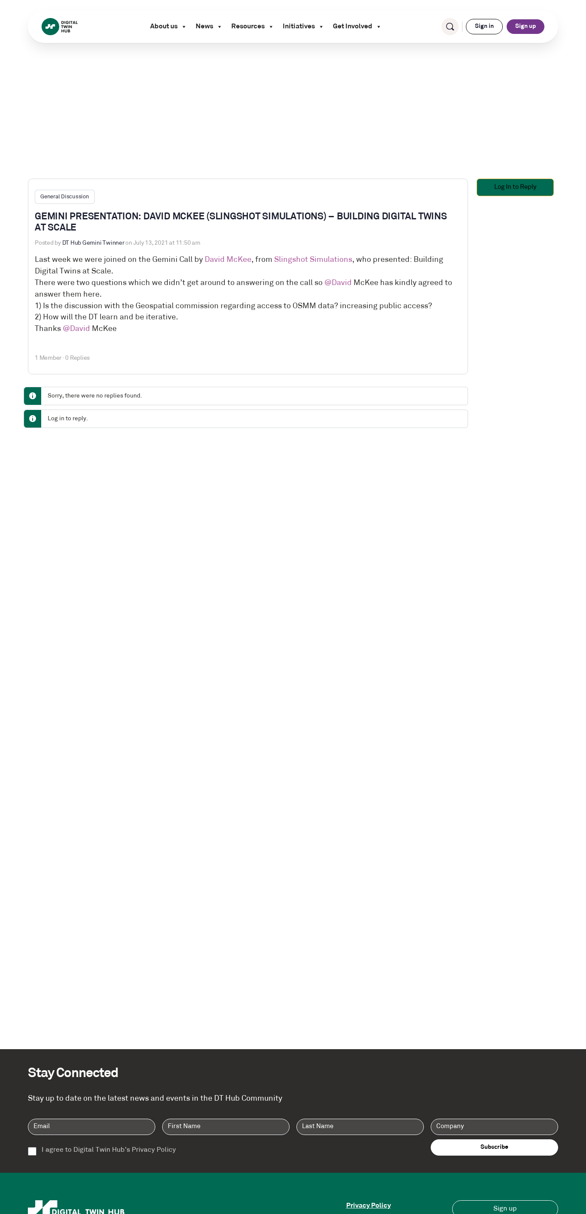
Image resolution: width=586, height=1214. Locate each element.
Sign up (525, 26)
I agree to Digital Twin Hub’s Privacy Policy (109, 1150)
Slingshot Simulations (313, 260)
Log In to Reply (515, 187)
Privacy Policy (368, 1205)
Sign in (484, 26)
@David (338, 283)
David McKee (228, 260)
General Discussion (64, 197)
